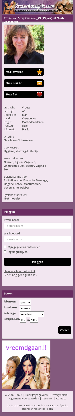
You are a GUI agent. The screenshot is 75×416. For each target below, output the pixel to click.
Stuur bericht (14, 83)
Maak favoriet (14, 72)
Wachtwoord (12, 233)
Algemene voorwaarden (24, 398)
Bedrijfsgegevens (36, 395)
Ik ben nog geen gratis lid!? (20, 275)
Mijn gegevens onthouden (23, 247)
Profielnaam (11, 220)
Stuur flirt (11, 94)
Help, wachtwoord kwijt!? (19, 271)
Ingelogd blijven (16, 251)
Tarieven (47, 398)
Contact (61, 398)
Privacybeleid (59, 395)
